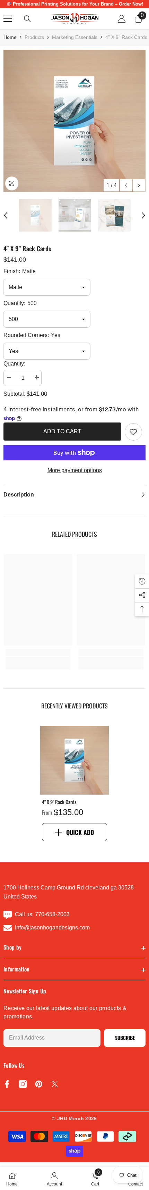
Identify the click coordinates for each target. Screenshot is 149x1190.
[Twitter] (55, 1084)
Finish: (19, 271)
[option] (74, 121)
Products (34, 37)
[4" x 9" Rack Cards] (74, 760)
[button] (126, 185)
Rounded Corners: (31, 335)
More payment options (74, 470)
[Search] (27, 19)
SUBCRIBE (125, 1037)
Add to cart (62, 431)
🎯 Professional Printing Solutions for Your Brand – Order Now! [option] (74, 4)
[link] (133, 432)
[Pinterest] (39, 1084)
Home (10, 37)
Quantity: (20, 303)
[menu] (7, 19)
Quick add (80, 832)
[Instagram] (23, 1084)
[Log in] (121, 19)
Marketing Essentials (74, 37)
